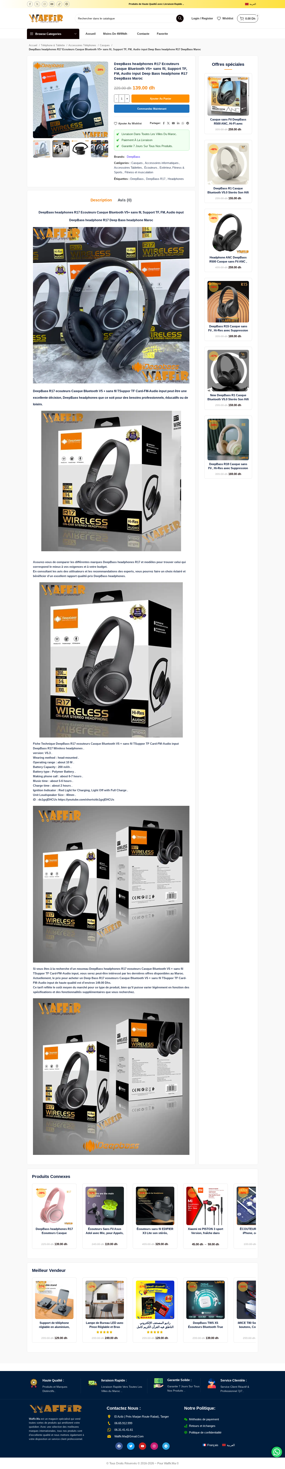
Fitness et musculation (139, 172)
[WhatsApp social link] (182, 123)
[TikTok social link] (59, 4)
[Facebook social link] (30, 4)
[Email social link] (173, 123)
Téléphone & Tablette (53, 45)
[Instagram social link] (45, 4)
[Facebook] (119, 1446)
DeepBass (133, 156)
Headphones (176, 178)
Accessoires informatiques (162, 163)
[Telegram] (166, 1446)
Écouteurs (150, 167)
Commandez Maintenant (151, 108)
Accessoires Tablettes (128, 167)
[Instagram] (154, 1446)
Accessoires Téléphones (82, 45)
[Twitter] (130, 1446)
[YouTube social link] (52, 4)
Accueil (33, 45)
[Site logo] (46, 18)
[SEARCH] (180, 18)
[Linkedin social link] (178, 123)
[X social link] (37, 4)
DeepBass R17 (155, 178)
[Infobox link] (55, 1386)
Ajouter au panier (160, 98)
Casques (105, 45)
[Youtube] (142, 1446)
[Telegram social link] (67, 4)
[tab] (101, 200)
